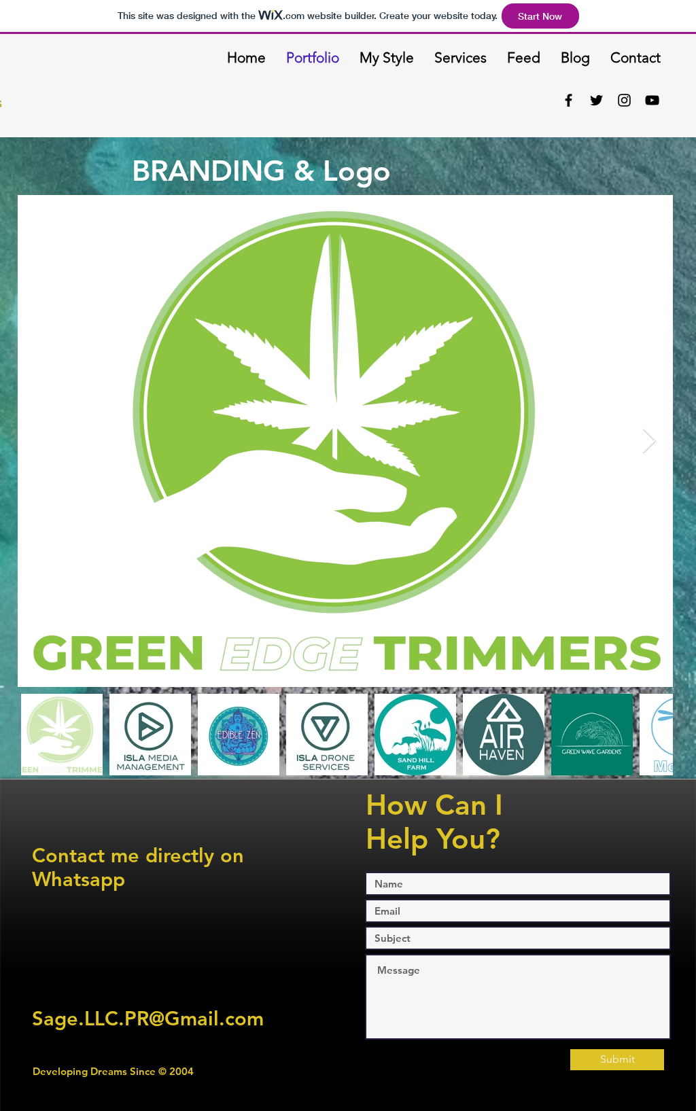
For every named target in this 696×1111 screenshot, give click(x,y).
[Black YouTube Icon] (652, 100)
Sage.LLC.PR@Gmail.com (148, 1018)
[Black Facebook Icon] (568, 100)
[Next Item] (649, 441)
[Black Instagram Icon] (624, 100)
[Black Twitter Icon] (596, 100)
